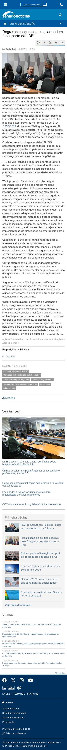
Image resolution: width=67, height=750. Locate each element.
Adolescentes (9, 388)
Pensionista (8, 722)
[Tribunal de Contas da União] (19, 687)
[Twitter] (13, 680)
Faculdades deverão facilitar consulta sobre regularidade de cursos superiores (26, 493)
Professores (45, 384)
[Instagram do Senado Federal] (22, 680)
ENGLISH (7, 693)
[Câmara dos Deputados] (4, 687)
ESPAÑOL (19, 693)
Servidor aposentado (13, 717)
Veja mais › (60, 673)
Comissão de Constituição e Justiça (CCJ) (21, 375)
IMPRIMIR (10, 398)
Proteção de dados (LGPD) (16, 729)
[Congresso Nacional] (11, 687)
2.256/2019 (9, 126)
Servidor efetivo (10, 708)
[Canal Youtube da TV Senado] (29, 680)
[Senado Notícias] (16, 15)
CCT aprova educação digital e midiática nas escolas (31, 504)
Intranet (9, 702)
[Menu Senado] (6, 4)
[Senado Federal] (33, 5)
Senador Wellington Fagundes (16, 379)
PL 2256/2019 (8, 356)
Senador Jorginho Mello (42, 379)
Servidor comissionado (14, 713)
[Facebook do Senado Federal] (5, 680)
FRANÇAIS (32, 693)
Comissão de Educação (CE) (15, 371)
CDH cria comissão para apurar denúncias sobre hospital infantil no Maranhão (29, 463)
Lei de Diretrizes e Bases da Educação (20, 384)
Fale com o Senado (15, 733)
